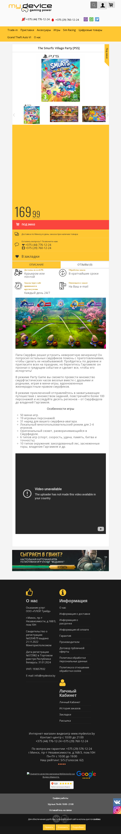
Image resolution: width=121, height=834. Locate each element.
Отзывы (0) (85, 264)
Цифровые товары (90, 30)
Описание (36, 264)
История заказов (70, 708)
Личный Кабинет (69, 702)
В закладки (30, 256)
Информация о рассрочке (68, 621)
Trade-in (12, 30)
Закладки (65, 714)
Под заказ (28, 224)
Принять (49, 827)
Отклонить (63, 827)
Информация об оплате (74, 629)
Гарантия (65, 636)
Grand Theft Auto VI (19, 37)
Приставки (27, 30)
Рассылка (65, 720)
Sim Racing (69, 30)
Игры (57, 30)
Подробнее (78, 827)
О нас (37, 37)
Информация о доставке (74, 614)
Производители (69, 642)
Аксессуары (44, 30)
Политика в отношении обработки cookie (74, 669)
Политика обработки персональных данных (73, 659)
